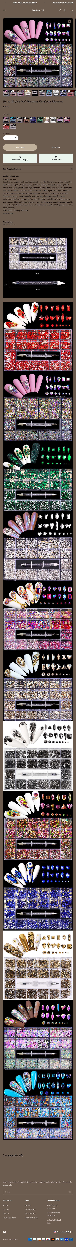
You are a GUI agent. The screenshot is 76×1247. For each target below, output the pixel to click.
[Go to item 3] (20, 93)
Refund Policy (30, 1209)
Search (27, 1205)
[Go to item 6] (42, 93)
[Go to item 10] (70, 93)
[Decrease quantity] (6, 137)
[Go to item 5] (35, 93)
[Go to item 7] (49, 93)
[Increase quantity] (15, 137)
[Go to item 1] (6, 93)
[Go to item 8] (56, 93)
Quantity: (6, 133)
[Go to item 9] (63, 93)
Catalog (6, 1209)
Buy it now (56, 147)
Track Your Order (9, 1217)
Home (5, 1205)
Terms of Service (31, 1217)
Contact (6, 1213)
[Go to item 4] (28, 93)
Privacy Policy (30, 1213)
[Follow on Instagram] (4, 1232)
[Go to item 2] (13, 93)
